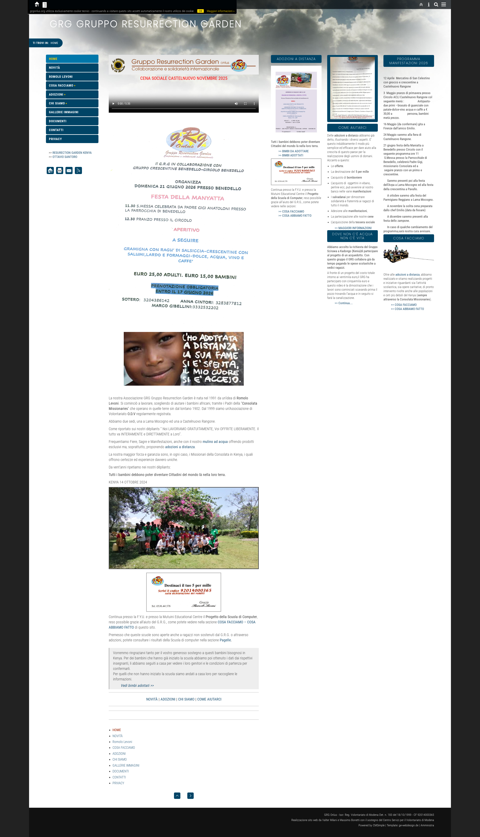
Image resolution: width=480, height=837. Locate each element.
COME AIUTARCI (209, 699)
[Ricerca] (436, 4)
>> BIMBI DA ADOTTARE (293, 151)
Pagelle (225, 640)
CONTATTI (119, 777)
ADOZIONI (167, 699)
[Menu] (443, 4)
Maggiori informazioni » (220, 11)
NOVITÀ (152, 699)
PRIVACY (118, 783)
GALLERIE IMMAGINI (125, 765)
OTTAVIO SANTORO (64, 157)
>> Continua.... (344, 303)
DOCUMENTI (120, 771)
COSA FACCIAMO (123, 748)
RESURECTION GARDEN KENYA (72, 153)
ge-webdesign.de (408, 825)
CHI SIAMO (186, 699)
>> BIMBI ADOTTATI (290, 155)
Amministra (427, 825)
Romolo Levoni (122, 742)
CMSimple (379, 825)
